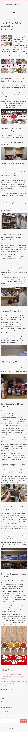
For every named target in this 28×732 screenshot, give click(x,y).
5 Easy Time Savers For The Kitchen (12, 674)
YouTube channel (20, 620)
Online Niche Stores (18, 728)
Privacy (3, 703)
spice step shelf (20, 423)
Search (3, 701)
